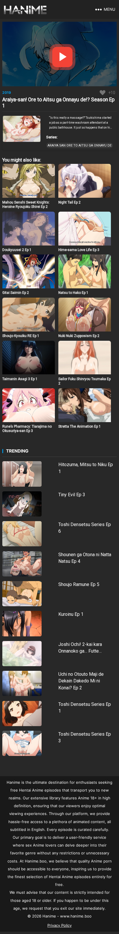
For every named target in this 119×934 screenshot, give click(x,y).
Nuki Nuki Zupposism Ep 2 (78, 336)
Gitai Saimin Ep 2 (15, 293)
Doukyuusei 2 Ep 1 (16, 250)
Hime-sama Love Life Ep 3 (78, 250)
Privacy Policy (59, 925)
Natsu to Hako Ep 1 (73, 293)
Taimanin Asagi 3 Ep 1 (20, 379)
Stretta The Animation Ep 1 (79, 426)
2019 (6, 92)
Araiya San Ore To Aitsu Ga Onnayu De (79, 145)
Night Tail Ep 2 (69, 202)
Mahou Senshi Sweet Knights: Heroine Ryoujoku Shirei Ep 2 (26, 204)
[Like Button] (102, 92)
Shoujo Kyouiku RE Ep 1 (20, 336)
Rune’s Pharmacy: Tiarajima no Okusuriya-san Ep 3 (27, 428)
